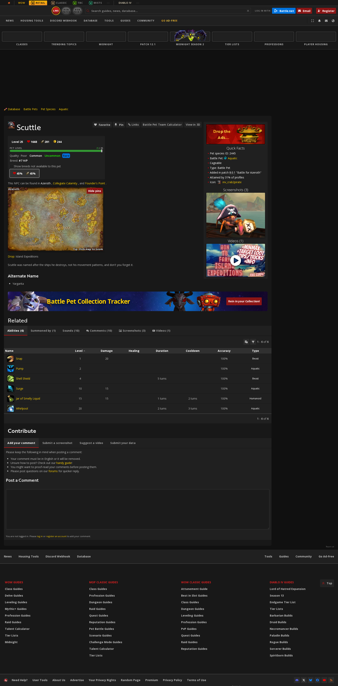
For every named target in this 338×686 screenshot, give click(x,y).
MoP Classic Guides (103, 582)
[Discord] (297, 680)
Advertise (77, 680)
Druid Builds (278, 622)
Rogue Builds (279, 642)
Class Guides (14, 589)
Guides (125, 20)
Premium (151, 680)
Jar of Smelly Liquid (28, 398)
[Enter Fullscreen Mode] (313, 21)
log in (40, 536)
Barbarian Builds (281, 615)
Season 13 (277, 595)
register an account (56, 536)
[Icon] (11, 125)
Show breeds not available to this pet (37, 166)
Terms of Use (196, 680)
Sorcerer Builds (280, 649)
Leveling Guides (16, 602)
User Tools (40, 680)
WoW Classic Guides (196, 582)
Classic (61, 3)
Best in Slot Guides (194, 595)
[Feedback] (326, 21)
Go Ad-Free (169, 20)
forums (53, 471)
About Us (58, 680)
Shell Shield (23, 378)
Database (91, 20)
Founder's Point (95, 183)
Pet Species (48, 109)
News (10, 20)
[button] (8, 187)
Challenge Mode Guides (105, 642)
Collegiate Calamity (65, 183)
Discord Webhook (63, 20)
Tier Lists (11, 635)
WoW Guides (14, 582)
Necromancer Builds (284, 629)
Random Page (130, 680)
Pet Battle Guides (101, 629)
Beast (255, 358)
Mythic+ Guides (16, 609)
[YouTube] (324, 680)
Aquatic (63, 109)
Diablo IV (129, 3)
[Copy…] (246, 342)
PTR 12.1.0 (66, 10)
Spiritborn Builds (281, 655)
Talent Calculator (17, 629)
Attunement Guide (194, 589)
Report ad (330, 547)
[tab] (15, 331)
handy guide (64, 463)
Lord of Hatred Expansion (288, 589)
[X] (304, 680)
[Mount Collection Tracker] (138, 301)
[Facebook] (317, 680)
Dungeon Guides (100, 602)
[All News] (9, 3)
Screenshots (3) (235, 189)
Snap (19, 358)
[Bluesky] (311, 680)
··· (108, 3)
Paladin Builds (279, 635)
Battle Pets (30, 109)
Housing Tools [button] (32, 20)
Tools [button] (109, 20)
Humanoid (255, 398)
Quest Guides (98, 615)
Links (135, 124)
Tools (268, 556)
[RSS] (331, 680)
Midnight (11, 642)
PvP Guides (189, 629)
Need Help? (20, 680)
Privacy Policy (172, 680)
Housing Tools (29, 556)
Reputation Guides (102, 622)
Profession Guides (18, 615)
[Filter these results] (253, 342)
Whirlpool (22, 408)
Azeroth (46, 183)
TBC (80, 3)
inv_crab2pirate (232, 182)
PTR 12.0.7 (77, 10)
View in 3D (193, 124)
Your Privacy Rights (102, 680)
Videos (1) (235, 241)
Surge (19, 388)
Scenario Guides (100, 635)
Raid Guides (13, 622)
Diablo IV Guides (282, 582)
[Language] (333, 21)
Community (146, 20)
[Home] (26, 11)
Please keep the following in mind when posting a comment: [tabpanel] (51, 494)
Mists (98, 3)
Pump (19, 368)
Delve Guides (14, 595)
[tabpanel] (137, 379)
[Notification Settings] (319, 21)
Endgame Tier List (283, 602)
